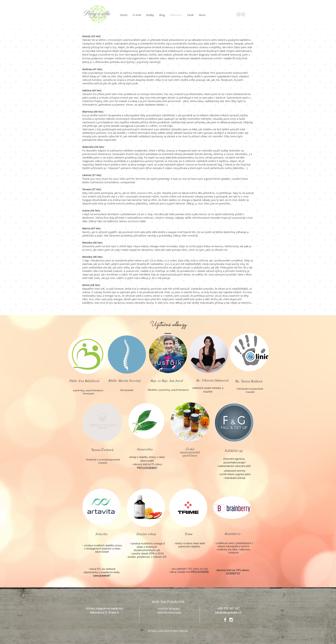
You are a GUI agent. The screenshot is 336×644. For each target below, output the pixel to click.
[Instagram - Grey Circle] (243, 14)
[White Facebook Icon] (225, 619)
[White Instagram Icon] (231, 619)
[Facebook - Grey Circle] (238, 14)
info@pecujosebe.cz (228, 612)
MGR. (156, 602)
